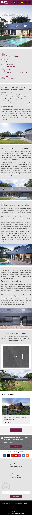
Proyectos (7, 6)
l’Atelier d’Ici (5, 113)
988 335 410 (29, 506)
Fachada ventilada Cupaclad (16, 466)
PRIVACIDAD (8, 503)
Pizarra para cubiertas (16, 463)
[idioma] (22, 2)
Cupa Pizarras (9, 513)
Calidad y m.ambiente (16, 477)
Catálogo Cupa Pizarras (16, 472)
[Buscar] (25, 2)
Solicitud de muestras (16, 474)
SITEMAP (25, 503)
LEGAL (12, 503)
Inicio (2, 6)
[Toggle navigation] (29, 2)
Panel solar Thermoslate (16, 464)
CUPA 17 (16, 357)
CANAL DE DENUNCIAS (19, 503)
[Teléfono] (15, 2)
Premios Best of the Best (16, 475)
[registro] (18, 2)
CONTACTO (3, 503)
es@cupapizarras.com (27, 507)
